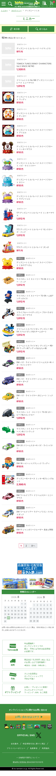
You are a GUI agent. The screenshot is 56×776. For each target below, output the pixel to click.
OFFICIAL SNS (26, 735)
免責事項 (33, 748)
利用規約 (45, 748)
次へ (33, 545)
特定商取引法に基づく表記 (34, 744)
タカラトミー (16, 10)
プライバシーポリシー (16, 748)
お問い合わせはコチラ (27, 716)
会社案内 (14, 744)
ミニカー (4, 10)
